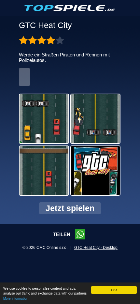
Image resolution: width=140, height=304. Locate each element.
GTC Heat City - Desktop (96, 247)
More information (15, 298)
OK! (114, 289)
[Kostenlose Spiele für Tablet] (70, 10)
